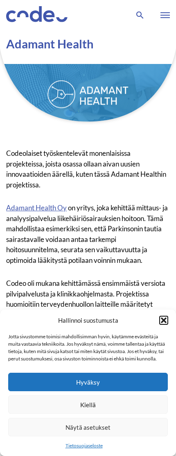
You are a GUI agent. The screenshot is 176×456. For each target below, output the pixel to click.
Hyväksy (88, 382)
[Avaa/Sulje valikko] (163, 15)
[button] (164, 320)
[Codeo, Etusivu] (37, 15)
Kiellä (88, 404)
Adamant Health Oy (36, 207)
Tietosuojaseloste (84, 445)
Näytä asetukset (88, 427)
